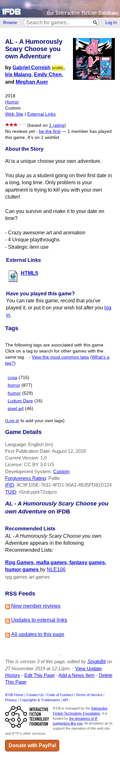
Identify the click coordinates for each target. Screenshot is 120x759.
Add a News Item (77, 675)
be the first (49, 131)
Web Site (14, 114)
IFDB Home (14, 695)
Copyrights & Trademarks (40, 700)
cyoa (12, 377)
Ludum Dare (20, 400)
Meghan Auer (32, 82)
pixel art (16, 408)
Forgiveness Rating (25, 478)
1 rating (56, 125)
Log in (13, 420)
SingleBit (96, 661)
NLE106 (56, 569)
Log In (111, 22)
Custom (61, 471)
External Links (41, 114)
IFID (9, 485)
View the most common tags (60, 357)
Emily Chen (48, 74)
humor (14, 393)
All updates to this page (37, 634)
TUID (10, 492)
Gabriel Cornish (31, 67)
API (65, 700)
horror (14, 385)
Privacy (11, 700)
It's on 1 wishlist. (44, 137)
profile (57, 68)
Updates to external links (39, 620)
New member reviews (35, 606)
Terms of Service (89, 695)
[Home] (60, 9)
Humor (12, 102)
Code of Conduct (60, 695)
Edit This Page (39, 675)
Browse (10, 22)
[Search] (95, 22)
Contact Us (35, 695)
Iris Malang (18, 74)
